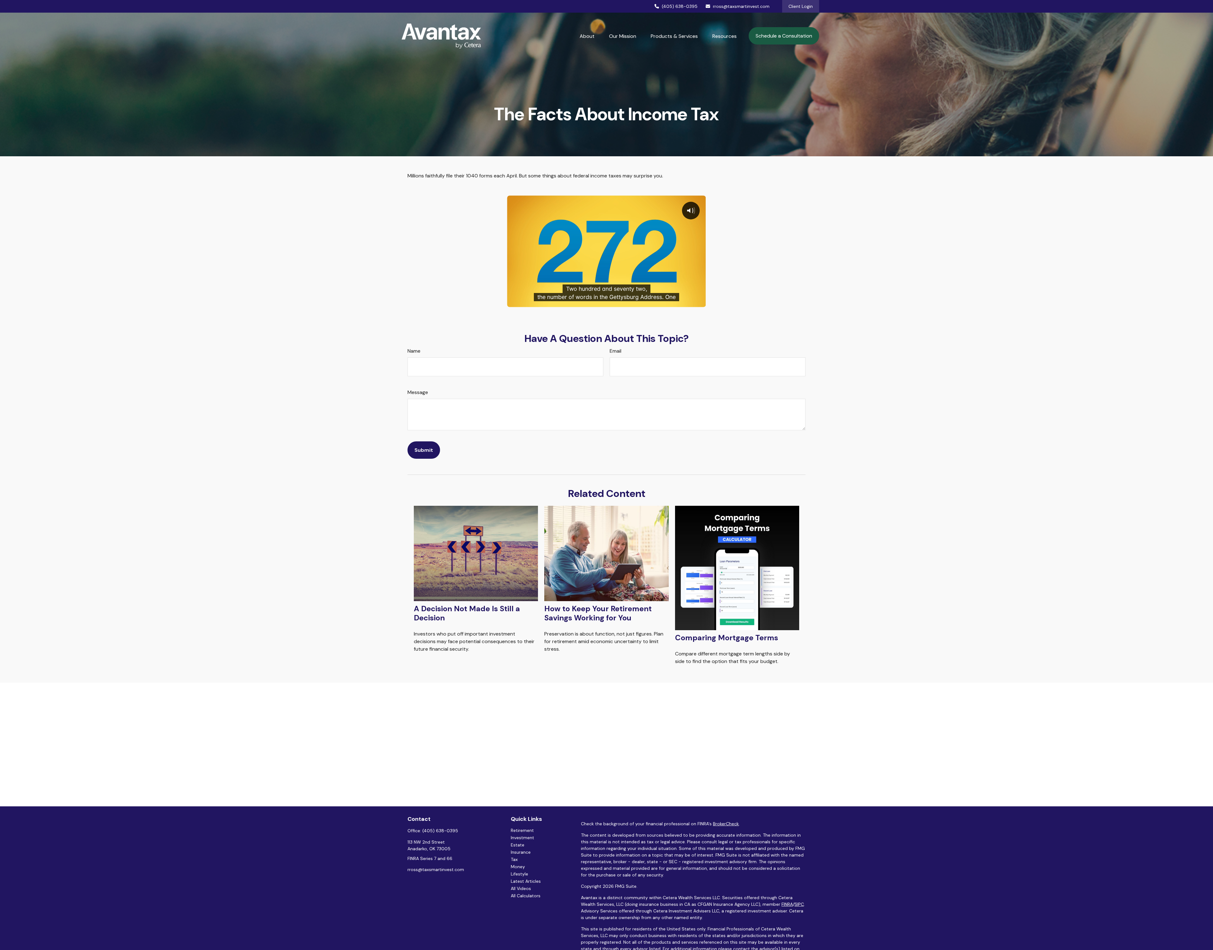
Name (413, 351)
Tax (514, 859)
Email (615, 351)
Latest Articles (526, 881)
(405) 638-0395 (679, 6)
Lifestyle (519, 874)
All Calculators (525, 896)
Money (518, 866)
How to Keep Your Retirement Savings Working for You (598, 613)
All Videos (521, 888)
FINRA (787, 904)
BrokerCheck (726, 824)
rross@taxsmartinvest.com (741, 6)
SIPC (799, 904)
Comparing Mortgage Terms (726, 637)
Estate (517, 845)
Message (417, 392)
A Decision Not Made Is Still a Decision (467, 613)
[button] (587, 36)
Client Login (800, 6)
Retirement (522, 830)
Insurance (521, 852)
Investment (522, 837)
